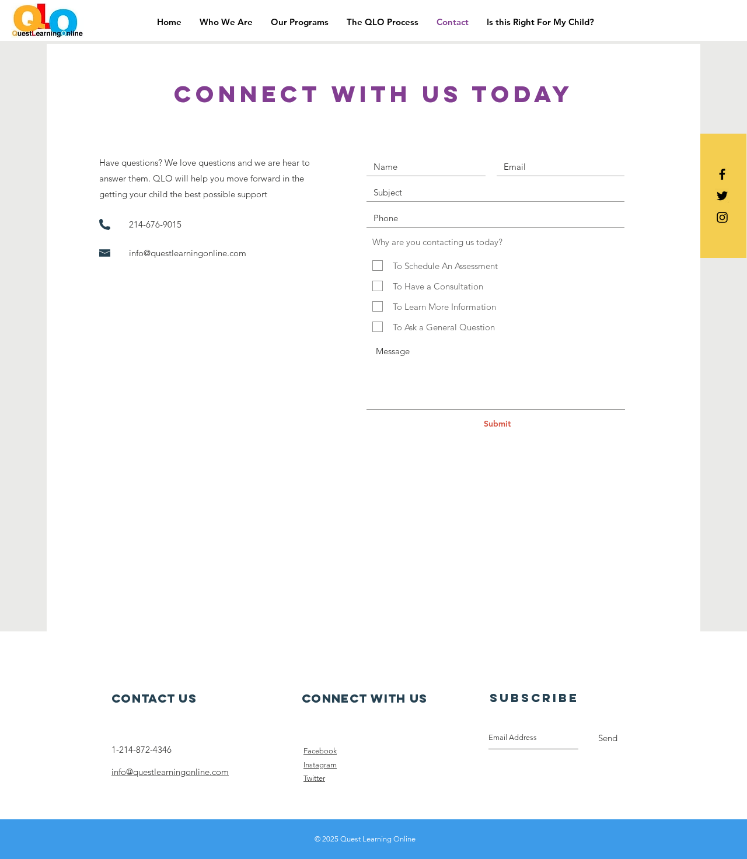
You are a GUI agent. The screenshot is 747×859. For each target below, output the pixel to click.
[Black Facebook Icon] (722, 174)
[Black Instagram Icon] (722, 217)
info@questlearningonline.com (187, 253)
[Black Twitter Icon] (722, 195)
